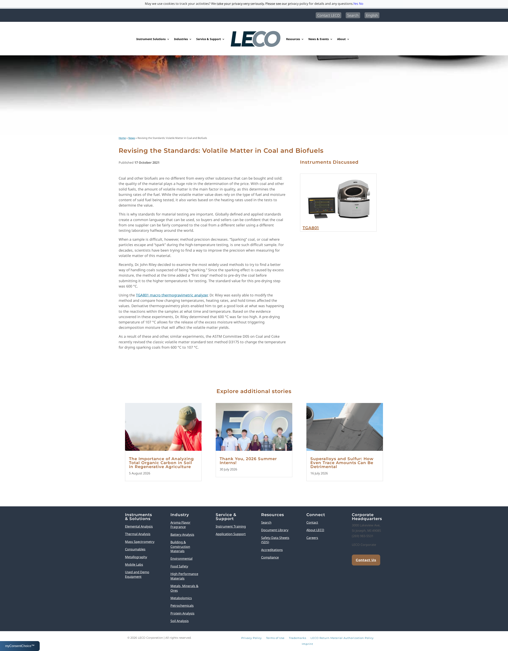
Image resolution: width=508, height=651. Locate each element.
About (341, 39)
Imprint (307, 644)
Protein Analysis (182, 613)
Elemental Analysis (139, 526)
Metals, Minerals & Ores (184, 588)
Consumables (135, 549)
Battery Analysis (182, 534)
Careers (312, 538)
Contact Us (366, 560)
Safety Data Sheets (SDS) (275, 540)
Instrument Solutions (151, 39)
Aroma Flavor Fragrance (180, 524)
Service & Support (208, 39)
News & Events (318, 39)
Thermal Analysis (137, 534)
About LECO (315, 530)
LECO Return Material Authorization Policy (342, 638)
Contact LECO (328, 15)
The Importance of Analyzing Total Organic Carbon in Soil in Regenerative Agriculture (161, 462)
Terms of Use (275, 638)
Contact (312, 522)
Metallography (136, 557)
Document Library (274, 530)
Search (353, 15)
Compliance (270, 557)
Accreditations (272, 550)
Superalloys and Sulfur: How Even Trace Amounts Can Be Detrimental (341, 462)
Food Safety (179, 566)
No (361, 3)
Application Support (231, 534)
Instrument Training (231, 526)
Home (122, 138)
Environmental (181, 558)
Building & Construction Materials (180, 546)
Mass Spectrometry (139, 541)
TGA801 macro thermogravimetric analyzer (172, 295)
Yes (355, 3)
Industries (181, 39)
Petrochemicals (182, 605)
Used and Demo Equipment (137, 574)
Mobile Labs (134, 564)
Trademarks (297, 638)
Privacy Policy (251, 638)
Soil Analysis (179, 621)
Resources (293, 39)
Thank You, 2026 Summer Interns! (248, 460)
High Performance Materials (184, 576)
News (131, 138)
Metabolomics (181, 598)
